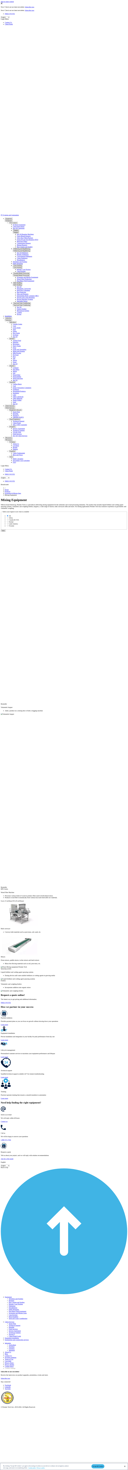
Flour (14, 348)
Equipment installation (12, 1338)
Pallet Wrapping (18, 263)
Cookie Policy (9, 1366)
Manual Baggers (22, 245)
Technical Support (18, 421)
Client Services (10, 406)
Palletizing (12, 1306)
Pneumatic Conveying (24, 288)
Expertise (12, 451)
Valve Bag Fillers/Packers (25, 238)
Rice (14, 357)
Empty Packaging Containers (22, 388)
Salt (14, 358)
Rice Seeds (16, 333)
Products (7, 491)
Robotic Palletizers (23, 254)
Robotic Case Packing (16, 1304)
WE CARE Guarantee (20, 425)
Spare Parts (16, 412)
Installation (8, 316)
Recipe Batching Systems (25, 299)
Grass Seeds (16, 328)
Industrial (12, 382)
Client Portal (9, 24)
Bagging (16, 230)
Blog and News (18, 455)
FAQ (14, 462)
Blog (6, 1354)
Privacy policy (41, 1468)
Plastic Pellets (17, 400)
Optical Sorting (21, 309)
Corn (14, 326)
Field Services (17, 434)
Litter (14, 395)
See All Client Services (20, 436)
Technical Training (19, 430)
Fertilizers (16, 389)
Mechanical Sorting (23, 311)
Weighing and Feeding (20, 262)
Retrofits (15, 414)
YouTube (8, 1389)
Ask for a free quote (7, 1159)
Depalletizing (13, 1308)
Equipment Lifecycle (15, 410)
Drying (19, 314)
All (10, 516)
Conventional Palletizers (24, 256)
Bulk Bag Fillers (22, 241)
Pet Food (15, 355)
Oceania (11, 526)
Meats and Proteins (19, 351)
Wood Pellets (17, 377)
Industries (8, 318)
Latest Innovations (18, 226)
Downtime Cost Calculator (21, 460)
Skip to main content (7, 1)
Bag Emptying (21, 292)
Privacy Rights (9, 1365)
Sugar (14, 362)
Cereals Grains (17, 324)
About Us (16, 444)
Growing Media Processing (21, 273)
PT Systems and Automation (10, 215)
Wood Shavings (18, 378)
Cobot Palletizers (22, 258)
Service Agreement (19, 428)
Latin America (13, 524)
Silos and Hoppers (22, 294)
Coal (14, 386)
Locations (16, 445)
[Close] (125, 1466)
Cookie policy (32, 1468)
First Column (13, 223)
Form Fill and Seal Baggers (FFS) (27, 240)
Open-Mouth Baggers (24, 236)
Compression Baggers (24, 243)
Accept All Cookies (97, 1466)
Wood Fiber (16, 375)
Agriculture (13, 322)
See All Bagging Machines (25, 234)
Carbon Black (17, 384)
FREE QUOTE (10, 14)
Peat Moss (16, 369)
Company (12, 442)
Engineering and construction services (17, 1340)
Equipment (9, 218)
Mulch (15, 371)
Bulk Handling (18, 283)
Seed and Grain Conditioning (22, 303)
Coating (19, 312)
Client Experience (15, 419)
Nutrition (12, 338)
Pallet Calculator (18, 459)
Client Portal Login (15, 1336)
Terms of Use (9, 1359)
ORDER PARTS (18, 417)
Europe (11, 522)
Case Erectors (21, 271)
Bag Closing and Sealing (24, 247)
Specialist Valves (22, 301)
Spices (15, 360)
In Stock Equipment (19, 225)
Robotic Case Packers (24, 269)
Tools (11, 457)
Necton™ (16, 415)
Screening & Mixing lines (13, 493)
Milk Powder (17, 353)
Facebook (8, 1385)
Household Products (19, 391)
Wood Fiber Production (24, 279)
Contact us (4, 1121)
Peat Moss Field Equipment (25, 281)
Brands (15, 447)
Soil (14, 373)
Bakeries (15, 342)
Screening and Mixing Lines (18, 1313)
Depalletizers (21, 260)
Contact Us (8, 22)
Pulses (15, 331)
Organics (12, 366)
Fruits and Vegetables (19, 349)
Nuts (14, 329)
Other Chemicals (18, 397)
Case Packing (18, 265)
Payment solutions (10, 1357)
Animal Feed (17, 340)
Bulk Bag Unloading (23, 290)
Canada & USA (14, 520)
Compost (15, 368)
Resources (9, 438)
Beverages (16, 344)
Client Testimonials (19, 453)
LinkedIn (8, 1387)
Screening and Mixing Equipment (27, 277)
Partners (15, 449)
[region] (64, 1466)
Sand (14, 402)
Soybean (15, 335)
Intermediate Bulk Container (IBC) (28, 296)
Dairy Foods (17, 346)
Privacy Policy (9, 1363)
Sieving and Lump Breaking (26, 297)
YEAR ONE (17, 432)
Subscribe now (5, 1378)
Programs (12, 426)
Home (7, 490)
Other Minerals (17, 398)
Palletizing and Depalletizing (22, 249)
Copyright (8, 1361)
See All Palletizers (22, 253)
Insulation (16, 393)
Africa (11, 518)
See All (19, 287)
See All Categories (18, 228)
